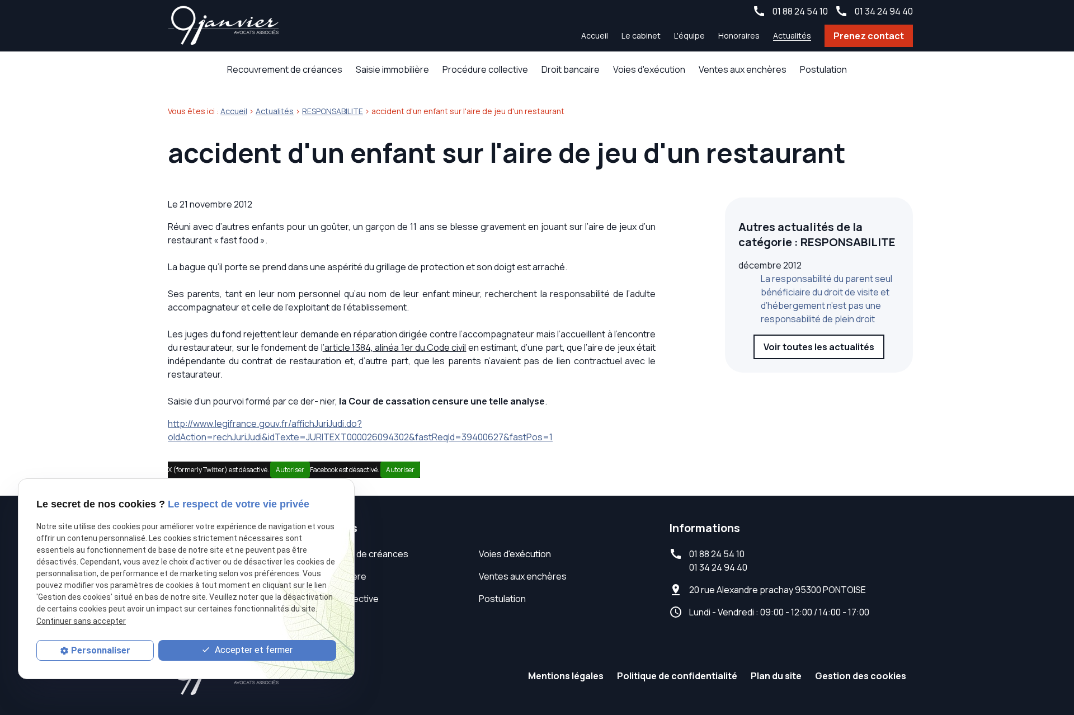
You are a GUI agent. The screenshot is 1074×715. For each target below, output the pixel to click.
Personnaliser (100, 650)
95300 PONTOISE (777, 590)
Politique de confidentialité (677, 676)
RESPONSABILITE (332, 111)
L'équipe (689, 35)
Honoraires (739, 35)
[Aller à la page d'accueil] (224, 25)
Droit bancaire (570, 69)
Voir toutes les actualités (819, 347)
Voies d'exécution (649, 69)
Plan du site (776, 676)
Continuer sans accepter (81, 621)
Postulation (823, 69)
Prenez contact (868, 36)
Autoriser (290, 469)
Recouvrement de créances (284, 69)
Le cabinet (641, 35)
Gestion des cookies (860, 676)
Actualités (792, 35)
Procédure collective (485, 69)
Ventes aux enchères (742, 69)
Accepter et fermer (253, 650)
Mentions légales (566, 676)
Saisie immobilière (392, 69)
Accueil (594, 35)
